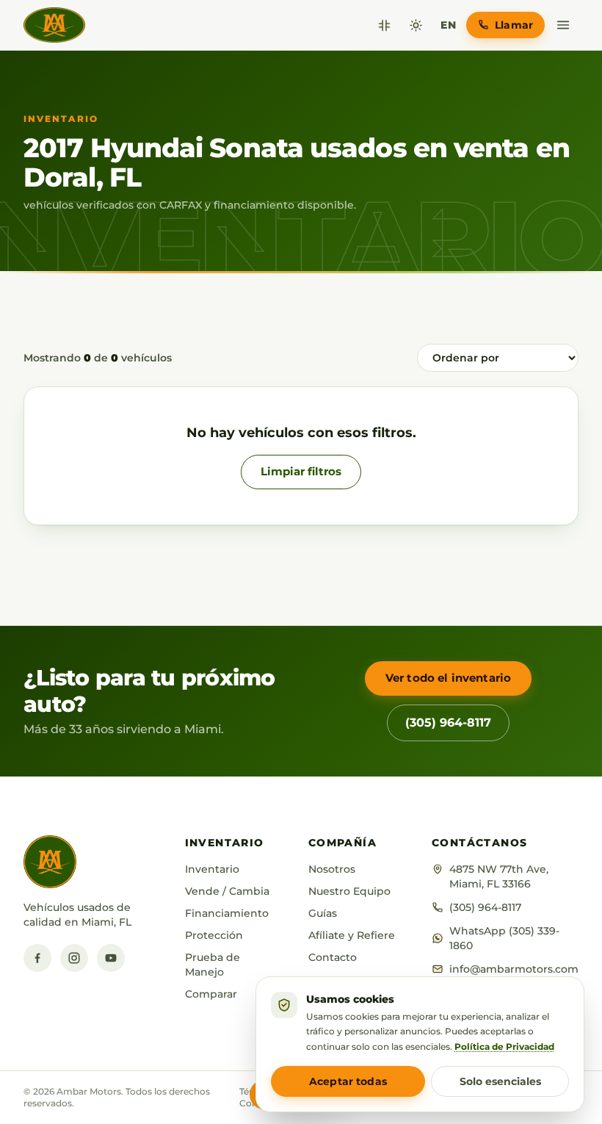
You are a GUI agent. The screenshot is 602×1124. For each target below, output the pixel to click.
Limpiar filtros (301, 471)
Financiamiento (227, 913)
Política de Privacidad (504, 1046)
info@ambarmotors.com (514, 969)
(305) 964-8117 (448, 722)
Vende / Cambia (227, 891)
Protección (214, 935)
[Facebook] (37, 958)
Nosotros (331, 869)
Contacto (332, 957)
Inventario (212, 869)
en (448, 25)
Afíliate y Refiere (351, 935)
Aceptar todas (348, 1081)
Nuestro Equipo (349, 891)
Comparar (211, 994)
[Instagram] (74, 958)
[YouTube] (111, 958)
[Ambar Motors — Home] (54, 25)
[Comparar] (384, 25)
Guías (322, 913)
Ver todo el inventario (448, 678)
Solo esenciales (500, 1081)
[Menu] (563, 25)
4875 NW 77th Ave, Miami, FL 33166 (498, 876)
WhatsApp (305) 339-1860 (504, 938)
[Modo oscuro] (416, 25)
